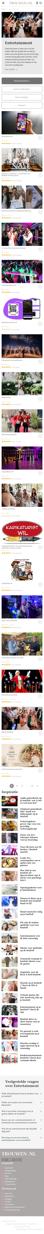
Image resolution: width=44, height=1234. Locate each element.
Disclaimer (9, 1204)
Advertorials (10, 1181)
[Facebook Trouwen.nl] (3, 1160)
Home (4, 9)
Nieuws (8, 1173)
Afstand (21, 105)
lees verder (10, 69)
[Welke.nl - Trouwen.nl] (20, 1159)
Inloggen (8, 1199)
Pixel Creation (36, 1229)
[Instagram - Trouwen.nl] (13, 1159)
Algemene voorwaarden (15, 1207)
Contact (8, 1201)
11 (32, 786)
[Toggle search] (40, 3)
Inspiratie (9, 1168)
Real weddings (11, 1178)
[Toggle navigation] (3, 3)
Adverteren (9, 1196)
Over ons (8, 1193)
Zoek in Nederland (21, 89)
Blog (6, 1176)
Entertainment (21, 81)
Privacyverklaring (12, 1210)
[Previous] (37, 786)
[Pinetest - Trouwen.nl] (16, 1160)
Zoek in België (21, 97)
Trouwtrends (10, 1184)
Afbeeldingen (10, 1170)
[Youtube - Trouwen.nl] (10, 1160)
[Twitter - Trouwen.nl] (6, 1159)
